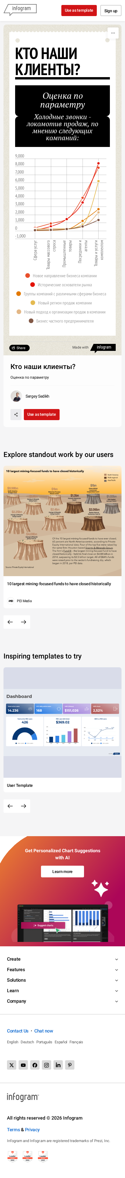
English (12, 1042)
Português (44, 1042)
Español (61, 1042)
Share (21, 348)
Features (16, 969)
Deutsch (27, 1042)
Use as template (79, 10)
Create (13, 959)
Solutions (16, 980)
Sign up (110, 10)
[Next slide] (23, 622)
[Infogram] (20, 10)
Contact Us (17, 1031)
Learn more (62, 871)
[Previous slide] (10, 622)
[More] (113, 33)
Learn (13, 990)
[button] (62, 275)
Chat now (43, 1031)
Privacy (32, 1129)
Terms (13, 1129)
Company (16, 1001)
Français (76, 1042)
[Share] (16, 414)
